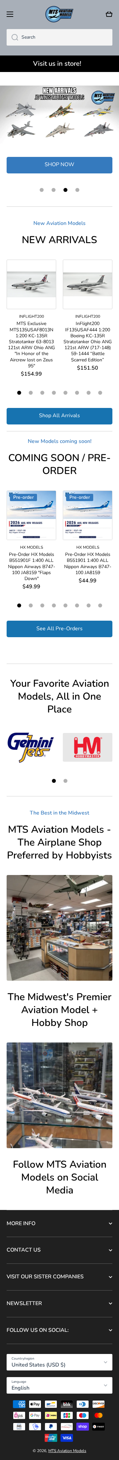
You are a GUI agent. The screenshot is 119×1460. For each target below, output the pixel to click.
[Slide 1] (19, 393)
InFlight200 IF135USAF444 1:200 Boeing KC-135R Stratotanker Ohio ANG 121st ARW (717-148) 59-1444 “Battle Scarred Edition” (87, 342)
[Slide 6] (77, 393)
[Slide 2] (31, 393)
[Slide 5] (65, 393)
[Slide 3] (42, 393)
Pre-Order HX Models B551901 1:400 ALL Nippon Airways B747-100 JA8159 (87, 564)
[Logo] (59, 14)
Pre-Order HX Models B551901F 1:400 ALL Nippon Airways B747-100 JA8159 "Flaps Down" (31, 567)
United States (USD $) (38, 1365)
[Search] (12, 37)
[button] (109, 14)
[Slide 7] (89, 393)
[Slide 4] (54, 393)
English (20, 1388)
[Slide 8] (100, 393)
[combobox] (59, 37)
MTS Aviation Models (67, 1450)
